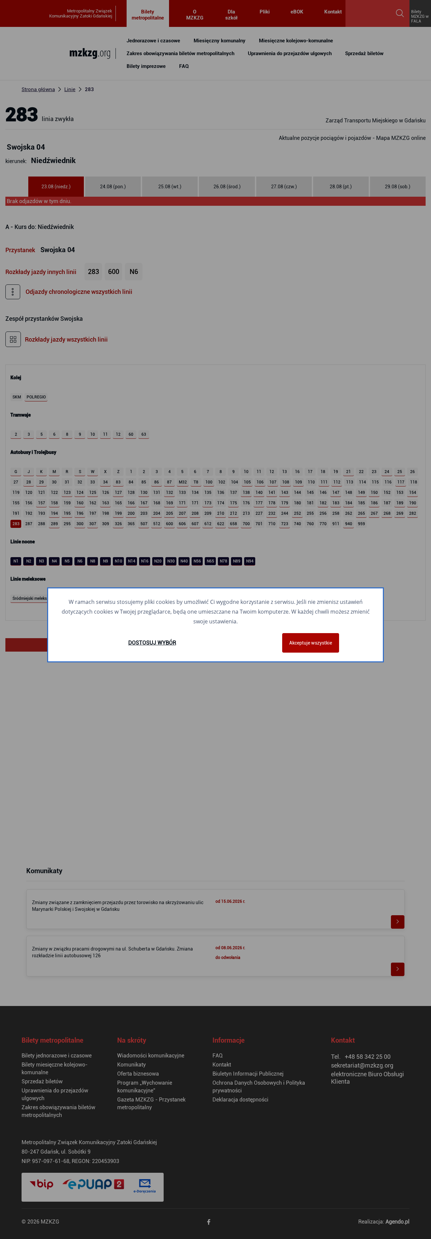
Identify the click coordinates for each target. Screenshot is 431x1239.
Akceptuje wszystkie (310, 643)
